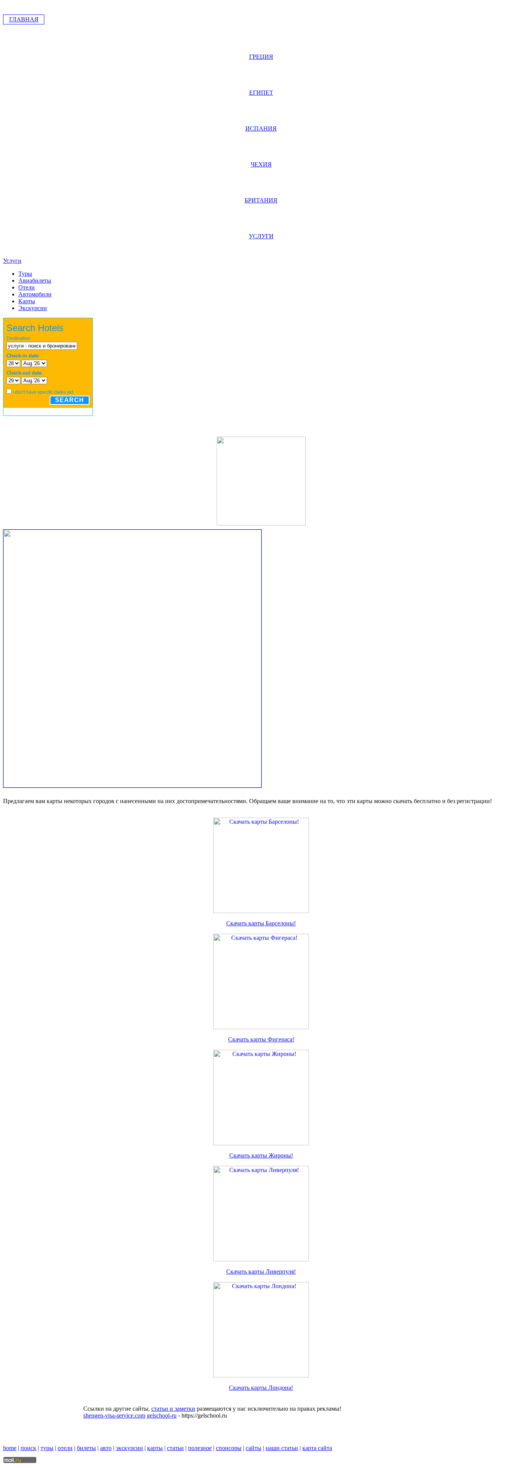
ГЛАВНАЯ (24, 19)
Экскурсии (32, 308)
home (9, 1448)
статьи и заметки (173, 1408)
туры (47, 1448)
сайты (253, 1448)
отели (65, 1448)
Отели (26, 287)
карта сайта (317, 1448)
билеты (86, 1448)
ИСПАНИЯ (261, 128)
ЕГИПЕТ (261, 92)
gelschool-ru (162, 1415)
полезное (200, 1448)
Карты (26, 301)
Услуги (12, 260)
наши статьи (282, 1448)
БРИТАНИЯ (261, 200)
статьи (175, 1448)
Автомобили (35, 294)
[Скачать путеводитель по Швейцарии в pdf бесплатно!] (261, 523)
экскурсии (129, 1448)
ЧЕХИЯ (261, 164)
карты (155, 1448)
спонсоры (229, 1448)
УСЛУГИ (261, 236)
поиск (28, 1448)
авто (106, 1448)
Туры (25, 273)
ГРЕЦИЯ (261, 56)
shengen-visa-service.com (114, 1415)
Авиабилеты (34, 280)
